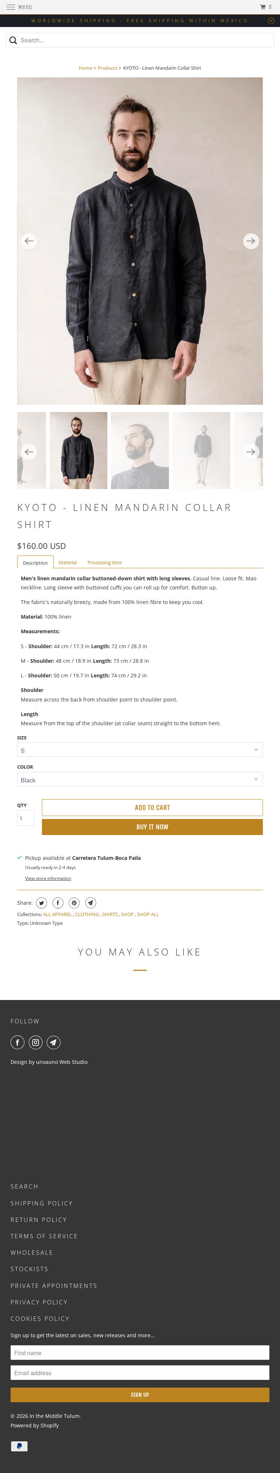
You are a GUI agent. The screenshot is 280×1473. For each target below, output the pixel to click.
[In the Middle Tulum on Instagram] (37, 1042)
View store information (48, 878)
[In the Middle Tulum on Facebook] (19, 1042)
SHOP (128, 914)
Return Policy (39, 1220)
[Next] (251, 241)
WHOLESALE (32, 1253)
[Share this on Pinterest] (73, 902)
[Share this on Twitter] (40, 902)
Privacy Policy (39, 1302)
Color (25, 767)
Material (68, 562)
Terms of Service (44, 1236)
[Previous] (29, 241)
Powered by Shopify (35, 1425)
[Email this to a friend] (89, 902)
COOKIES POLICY (40, 1319)
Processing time (105, 562)
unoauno (46, 1061)
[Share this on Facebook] (57, 902)
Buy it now (152, 827)
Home (85, 68)
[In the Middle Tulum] (140, 7)
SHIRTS (110, 914)
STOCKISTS (30, 1269)
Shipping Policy (42, 1203)
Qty (22, 805)
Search (25, 1186)
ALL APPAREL (58, 914)
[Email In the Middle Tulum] (55, 1042)
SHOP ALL (148, 914)
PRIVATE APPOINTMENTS (54, 1286)
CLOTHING (87, 914)
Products (107, 68)
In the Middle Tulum (54, 1415)
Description (35, 562)
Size (22, 737)
